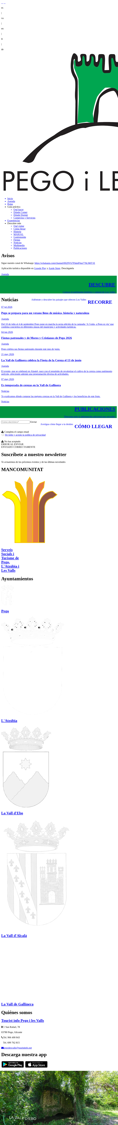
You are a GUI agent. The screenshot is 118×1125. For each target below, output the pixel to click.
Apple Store (54, 268)
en (2, 28)
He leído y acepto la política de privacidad (25, 435)
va (2, 18)
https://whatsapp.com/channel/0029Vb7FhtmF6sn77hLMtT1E (65, 263)
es (2, 7)
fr (2, 39)
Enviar (33, 422)
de (2, 49)
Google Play (40, 268)
